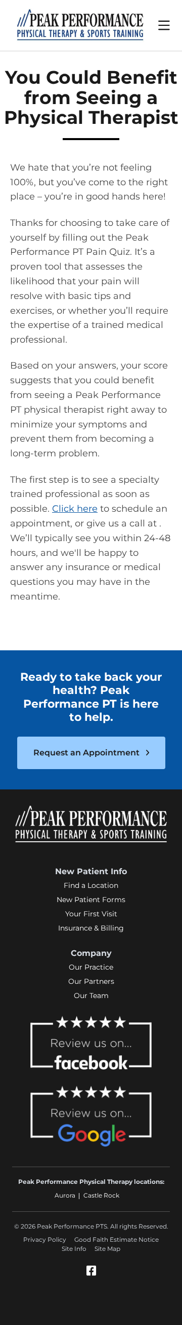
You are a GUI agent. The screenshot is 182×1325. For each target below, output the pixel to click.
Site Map (107, 1248)
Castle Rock (101, 1195)
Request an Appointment (87, 752)
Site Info (74, 1248)
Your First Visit (91, 913)
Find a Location (91, 885)
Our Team (91, 995)
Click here (75, 508)
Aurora (65, 1195)
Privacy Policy (44, 1239)
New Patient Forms (91, 899)
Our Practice (91, 967)
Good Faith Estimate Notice (116, 1239)
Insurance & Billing (91, 928)
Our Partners (91, 981)
